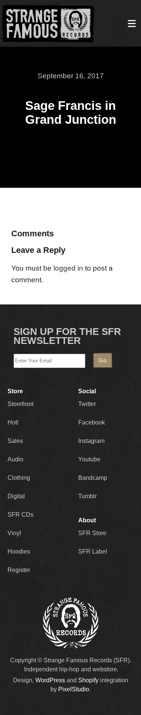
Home (47, 23)
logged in (68, 268)
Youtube (89, 459)
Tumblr (87, 496)
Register (19, 570)
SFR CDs (20, 514)
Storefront (20, 404)
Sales (15, 441)
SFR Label (92, 551)
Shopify (88, 680)
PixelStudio (73, 689)
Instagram (91, 441)
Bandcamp (92, 478)
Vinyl (14, 533)
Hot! (13, 422)
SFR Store (92, 533)
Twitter (87, 404)
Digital (16, 496)
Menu (131, 23)
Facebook (91, 422)
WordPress (50, 680)
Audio (15, 459)
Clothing (19, 478)
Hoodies (19, 551)
